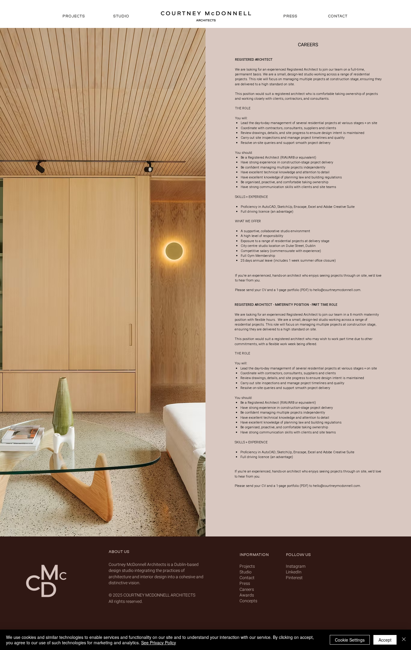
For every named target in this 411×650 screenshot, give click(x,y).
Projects (247, 566)
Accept (385, 640)
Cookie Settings (350, 640)
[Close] (403, 639)
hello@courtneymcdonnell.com (336, 290)
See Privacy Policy (158, 642)
